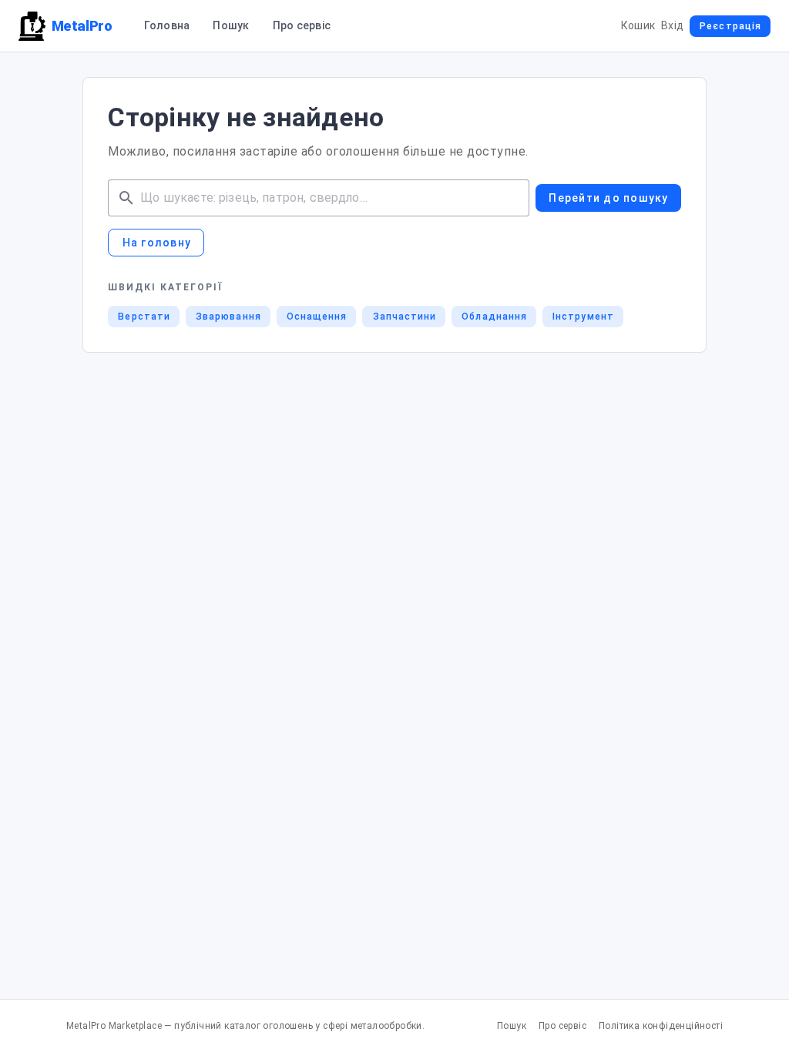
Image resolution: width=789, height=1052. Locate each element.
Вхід (672, 25)
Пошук (231, 25)
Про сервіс (302, 25)
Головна (167, 25)
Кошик (638, 25)
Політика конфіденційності (661, 1025)
